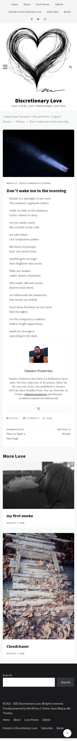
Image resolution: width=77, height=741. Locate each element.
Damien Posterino (39, 183)
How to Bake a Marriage (16, 436)
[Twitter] (38, 409)
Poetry (14, 418)
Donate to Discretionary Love (25, 11)
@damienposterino (35, 394)
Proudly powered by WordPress (21, 708)
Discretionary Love (38, 100)
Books (67, 11)
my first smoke (20, 515)
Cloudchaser (18, 646)
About (27, 4)
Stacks (66, 434)
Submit (59, 4)
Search (7, 675)
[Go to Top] (67, 733)
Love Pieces (43, 4)
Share (48, 418)
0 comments (32, 418)
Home (14, 4)
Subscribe (52, 11)
